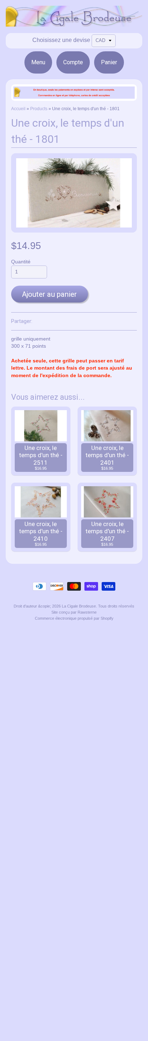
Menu (38, 62)
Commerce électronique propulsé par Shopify (74, 618)
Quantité (21, 261)
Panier (109, 62)
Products (38, 109)
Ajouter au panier (49, 294)
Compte (73, 62)
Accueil (18, 109)
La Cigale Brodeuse (79, 606)
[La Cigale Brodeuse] (74, 22)
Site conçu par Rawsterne (74, 612)
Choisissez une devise (61, 40)
